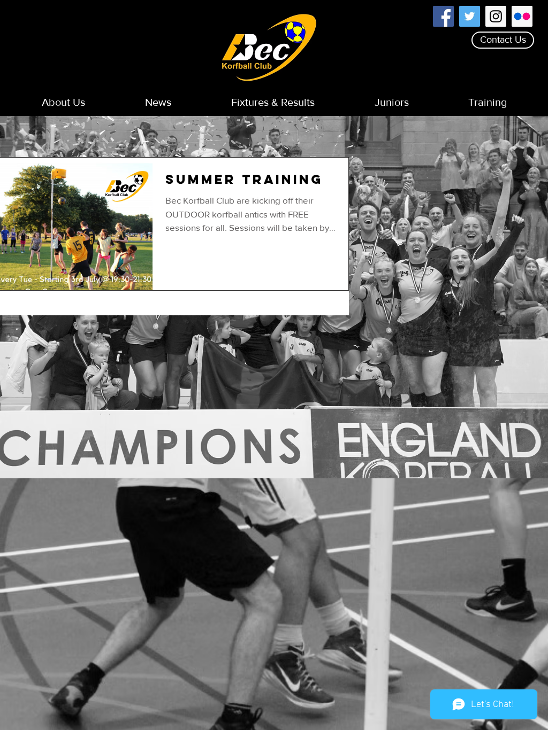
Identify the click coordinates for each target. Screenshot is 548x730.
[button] (63, 102)
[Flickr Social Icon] (522, 16)
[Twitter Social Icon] (469, 16)
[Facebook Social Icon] (443, 16)
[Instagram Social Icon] (495, 16)
